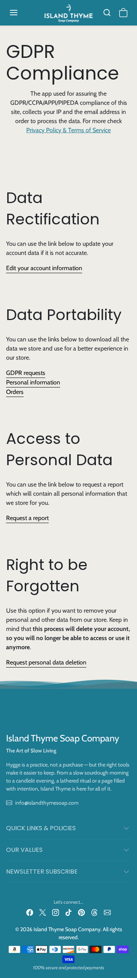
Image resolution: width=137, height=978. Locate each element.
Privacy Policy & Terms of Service (68, 130)
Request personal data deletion (46, 662)
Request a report (27, 518)
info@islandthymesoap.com (46, 802)
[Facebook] (29, 912)
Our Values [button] (24, 849)
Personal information (33, 382)
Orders (15, 391)
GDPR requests (25, 372)
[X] (42, 912)
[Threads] (94, 912)
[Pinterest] (81, 912)
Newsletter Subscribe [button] (42, 871)
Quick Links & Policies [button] (41, 828)
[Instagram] (55, 912)
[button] (21, 12)
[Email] (107, 912)
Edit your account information (44, 268)
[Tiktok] (68, 912)
